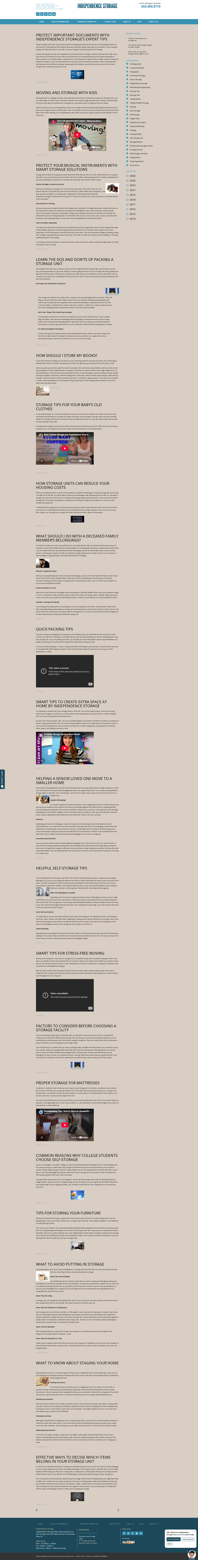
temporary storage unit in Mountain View (100, 98)
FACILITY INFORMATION (60, 22)
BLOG (139, 22)
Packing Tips (135, 91)
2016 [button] (133, 209)
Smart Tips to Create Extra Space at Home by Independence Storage (71, 703)
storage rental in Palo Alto (80, 1221)
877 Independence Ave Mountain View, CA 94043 (49, 9)
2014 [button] (133, 218)
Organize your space (138, 122)
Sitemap (88, 1556)
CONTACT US (153, 22)
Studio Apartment (137, 161)
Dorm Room (134, 165)
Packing (133, 107)
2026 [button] (133, 175)
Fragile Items (135, 118)
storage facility (80, 1055)
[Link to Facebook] (38, 14)
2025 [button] (133, 180)
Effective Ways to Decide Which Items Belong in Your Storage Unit (73, 1459)
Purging (133, 130)
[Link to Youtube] (50, 14)
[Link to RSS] (132, 1533)
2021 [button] (133, 190)
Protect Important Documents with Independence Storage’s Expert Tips (72, 37)
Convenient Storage (137, 75)
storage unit (58, 189)
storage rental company (45, 426)
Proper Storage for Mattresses (68, 1082)
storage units (40, 67)
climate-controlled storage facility (100, 242)
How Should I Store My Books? (66, 355)
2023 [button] (133, 185)
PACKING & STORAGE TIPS (87, 22)
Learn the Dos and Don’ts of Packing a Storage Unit (74, 261)
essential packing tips (50, 647)
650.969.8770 (84, 1530)
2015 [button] (133, 214)
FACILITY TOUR (110, 22)
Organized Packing (137, 126)
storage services (90, 1180)
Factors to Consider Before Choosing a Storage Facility (76, 1028)
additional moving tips (57, 966)
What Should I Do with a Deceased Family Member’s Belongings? (77, 538)
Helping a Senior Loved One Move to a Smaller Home (74, 780)
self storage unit (83, 916)
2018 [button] (133, 199)
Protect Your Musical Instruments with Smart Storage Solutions (76, 167)
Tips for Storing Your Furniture (68, 1213)
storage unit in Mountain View (46, 49)
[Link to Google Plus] (54, 14)
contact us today (49, 245)
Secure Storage (136, 79)
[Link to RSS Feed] (46, 14)
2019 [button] (133, 194)
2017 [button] (133, 204)
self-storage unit (136, 138)
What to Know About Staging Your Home (77, 1362)
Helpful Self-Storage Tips (61, 868)
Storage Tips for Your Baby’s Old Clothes (69, 406)
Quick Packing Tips (54, 629)
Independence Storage (138, 83)
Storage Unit (135, 95)
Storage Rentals (136, 142)
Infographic (134, 72)
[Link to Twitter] (42, 14)
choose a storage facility (73, 1047)
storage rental (80, 1269)
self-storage (65, 793)
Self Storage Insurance (138, 153)
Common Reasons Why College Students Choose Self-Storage (77, 1157)
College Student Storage (139, 103)
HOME (41, 22)
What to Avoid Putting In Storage (70, 1264)
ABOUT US (127, 22)
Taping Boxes (135, 99)
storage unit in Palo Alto (45, 495)
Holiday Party (135, 157)
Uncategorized (135, 64)
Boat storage (135, 111)
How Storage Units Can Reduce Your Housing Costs (72, 485)
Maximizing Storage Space (140, 87)
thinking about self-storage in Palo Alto (55, 878)
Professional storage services (141, 146)
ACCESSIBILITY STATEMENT (99, 1556)
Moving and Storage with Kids (66, 92)
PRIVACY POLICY (80, 1556)
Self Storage (134, 114)
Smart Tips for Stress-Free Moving (70, 953)
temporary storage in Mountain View (62, 1375)
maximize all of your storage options (60, 711)
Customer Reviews (137, 68)
